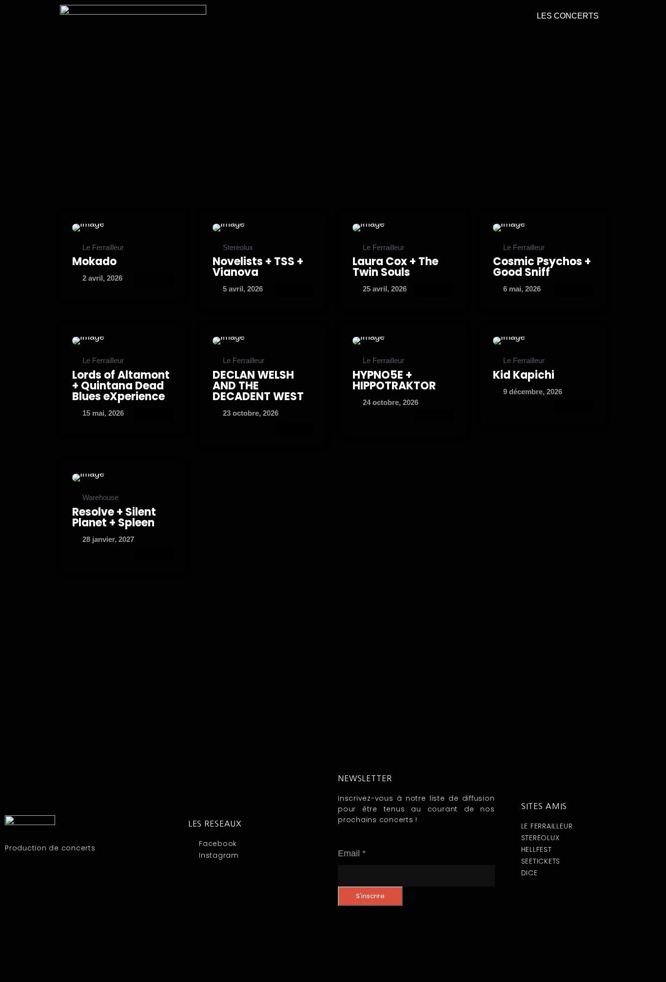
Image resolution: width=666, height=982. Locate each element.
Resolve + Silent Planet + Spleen (114, 517)
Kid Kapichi (523, 375)
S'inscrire (370, 896)
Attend (153, 280)
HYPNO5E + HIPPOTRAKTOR (394, 380)
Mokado (94, 261)
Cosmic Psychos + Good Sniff (542, 267)
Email (352, 853)
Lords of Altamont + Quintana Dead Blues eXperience (121, 385)
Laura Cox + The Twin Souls (395, 267)
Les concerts (568, 16)
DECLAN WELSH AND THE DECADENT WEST (258, 385)
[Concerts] (123, 227)
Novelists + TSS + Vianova (258, 267)
